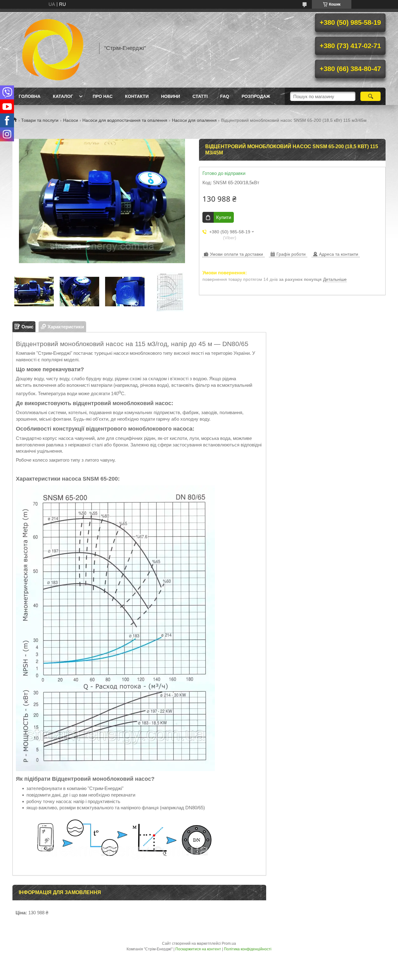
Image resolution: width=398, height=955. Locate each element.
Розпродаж (256, 96)
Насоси (70, 120)
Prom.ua (229, 943)
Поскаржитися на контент (198, 949)
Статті (200, 96)
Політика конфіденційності (247, 949)
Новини (170, 96)
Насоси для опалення (194, 120)
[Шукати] (370, 96)
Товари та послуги (39, 120)
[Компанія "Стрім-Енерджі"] (52, 48)
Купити (223, 217)
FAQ (224, 96)
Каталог (63, 96)
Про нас (103, 96)
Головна (29, 96)
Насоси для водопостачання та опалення (124, 120)
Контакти (137, 96)
